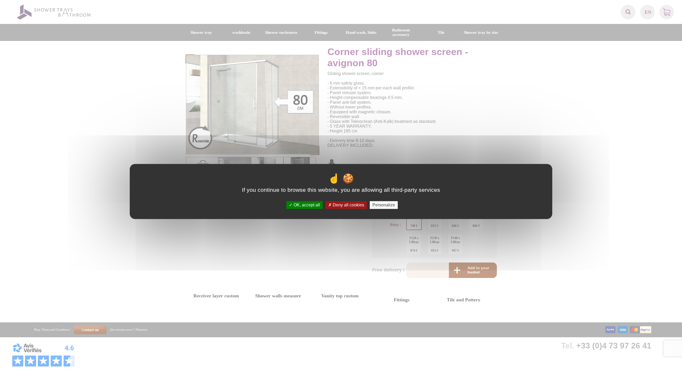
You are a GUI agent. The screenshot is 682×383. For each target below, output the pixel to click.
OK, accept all (306, 205)
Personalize (383, 205)
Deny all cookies (348, 205)
